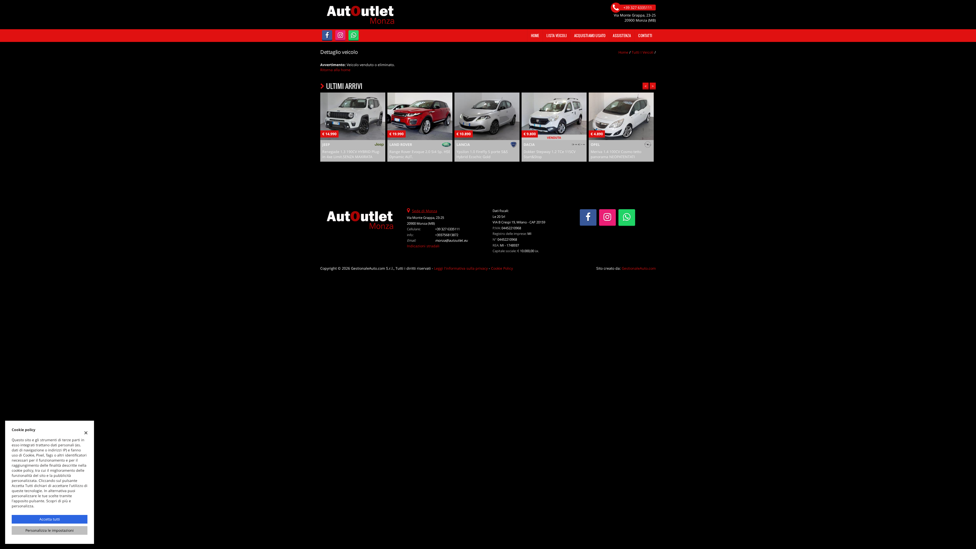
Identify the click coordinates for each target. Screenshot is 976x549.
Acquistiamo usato (589, 35)
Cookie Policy (502, 268)
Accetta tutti (49, 519)
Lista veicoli (556, 35)
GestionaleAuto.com (639, 268)
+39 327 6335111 (447, 229)
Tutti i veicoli (642, 52)
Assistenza (622, 35)
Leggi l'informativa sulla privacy (461, 268)
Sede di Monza (424, 210)
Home (535, 35)
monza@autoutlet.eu (451, 240)
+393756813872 (446, 235)
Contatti (645, 35)
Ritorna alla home (335, 69)
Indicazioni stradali (423, 245)
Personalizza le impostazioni (49, 530)
